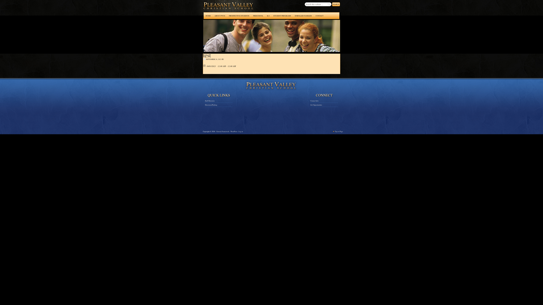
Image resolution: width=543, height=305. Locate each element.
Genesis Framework (222, 131)
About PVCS (220, 16)
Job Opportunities (316, 105)
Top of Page (339, 131)
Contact (319, 16)
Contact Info (314, 101)
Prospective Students (239, 16)
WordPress (233, 131)
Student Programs (282, 16)
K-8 (268, 16)
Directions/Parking (211, 105)
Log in (241, 131)
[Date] (204, 65)
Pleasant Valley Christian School (221, 8)
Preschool (258, 16)
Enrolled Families (303, 16)
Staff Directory (210, 101)
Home (208, 16)
